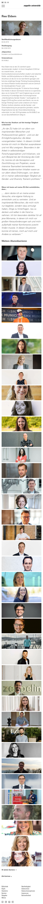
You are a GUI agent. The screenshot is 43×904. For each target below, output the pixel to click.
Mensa (4, 898)
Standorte (5, 891)
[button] (2, 902)
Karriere (4, 893)
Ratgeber (4, 895)
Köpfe (3, 889)
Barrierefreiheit (26, 895)
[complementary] (8, 2)
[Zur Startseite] (32, 6)
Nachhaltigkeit (26, 886)
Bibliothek (5, 886)
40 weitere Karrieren (8, 870)
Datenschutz (25, 889)
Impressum (25, 893)
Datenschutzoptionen (28, 891)
